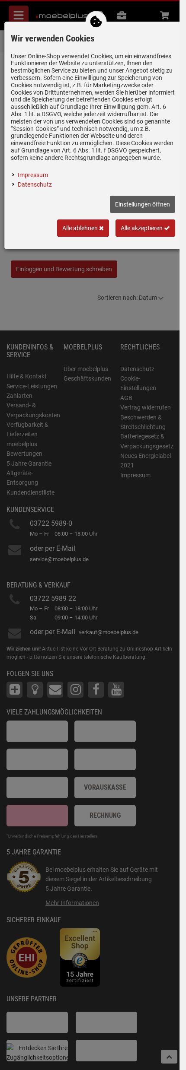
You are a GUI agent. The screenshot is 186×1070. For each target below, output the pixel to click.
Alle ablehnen (80, 228)
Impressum (33, 174)
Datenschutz (35, 184)
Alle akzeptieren (142, 228)
